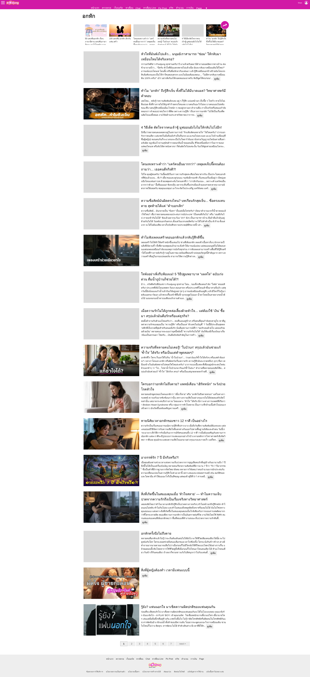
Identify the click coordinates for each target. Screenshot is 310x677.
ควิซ (171, 8)
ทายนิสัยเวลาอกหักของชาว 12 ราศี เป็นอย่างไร (174, 421)
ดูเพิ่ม (216, 79)
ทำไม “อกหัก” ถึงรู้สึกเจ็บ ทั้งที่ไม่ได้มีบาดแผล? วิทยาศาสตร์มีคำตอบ (183, 93)
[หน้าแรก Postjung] (12, 2)
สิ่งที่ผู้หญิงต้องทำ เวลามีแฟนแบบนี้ (165, 570)
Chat (138, 8)
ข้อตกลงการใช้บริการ (94, 672)
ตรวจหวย (106, 8)
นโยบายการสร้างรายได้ (151, 672)
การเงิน (190, 8)
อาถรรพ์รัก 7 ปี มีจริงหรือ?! (160, 457)
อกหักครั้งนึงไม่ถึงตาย (156, 533)
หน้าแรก (95, 8)
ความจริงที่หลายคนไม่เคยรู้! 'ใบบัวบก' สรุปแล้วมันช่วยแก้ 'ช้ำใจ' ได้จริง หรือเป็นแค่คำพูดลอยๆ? (181, 350)
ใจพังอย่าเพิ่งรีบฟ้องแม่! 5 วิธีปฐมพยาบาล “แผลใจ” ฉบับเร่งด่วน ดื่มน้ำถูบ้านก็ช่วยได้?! (182, 276)
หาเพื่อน (129, 8)
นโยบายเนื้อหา (134, 672)
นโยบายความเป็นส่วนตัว (115, 672)
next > (182, 643)
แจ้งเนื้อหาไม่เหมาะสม (215, 672)
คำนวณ (180, 8)
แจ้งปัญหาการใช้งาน (195, 672)
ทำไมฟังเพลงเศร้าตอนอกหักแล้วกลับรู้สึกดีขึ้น (172, 237)
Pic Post (162, 8)
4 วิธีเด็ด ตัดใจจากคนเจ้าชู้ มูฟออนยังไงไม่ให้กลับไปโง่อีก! (181, 127)
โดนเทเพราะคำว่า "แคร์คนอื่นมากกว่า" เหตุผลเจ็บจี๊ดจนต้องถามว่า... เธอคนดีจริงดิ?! (183, 166)
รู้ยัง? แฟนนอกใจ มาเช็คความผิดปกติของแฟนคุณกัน (178, 607)
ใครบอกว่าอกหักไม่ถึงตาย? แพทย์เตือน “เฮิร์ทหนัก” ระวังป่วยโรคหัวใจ (183, 386)
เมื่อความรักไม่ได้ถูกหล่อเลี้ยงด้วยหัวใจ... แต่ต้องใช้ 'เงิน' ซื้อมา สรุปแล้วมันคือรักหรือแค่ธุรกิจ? (183, 313)
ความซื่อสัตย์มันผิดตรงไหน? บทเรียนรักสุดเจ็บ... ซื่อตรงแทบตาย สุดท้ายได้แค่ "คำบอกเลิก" (183, 203)
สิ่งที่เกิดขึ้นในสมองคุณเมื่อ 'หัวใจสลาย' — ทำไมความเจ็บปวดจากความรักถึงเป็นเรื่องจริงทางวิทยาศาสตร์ (181, 496)
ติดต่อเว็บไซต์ (179, 672)
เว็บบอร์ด (118, 8)
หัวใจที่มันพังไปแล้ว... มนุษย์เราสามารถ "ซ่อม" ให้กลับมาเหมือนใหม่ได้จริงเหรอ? (181, 56)
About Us (167, 672)
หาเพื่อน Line (149, 8)
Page (199, 8)
